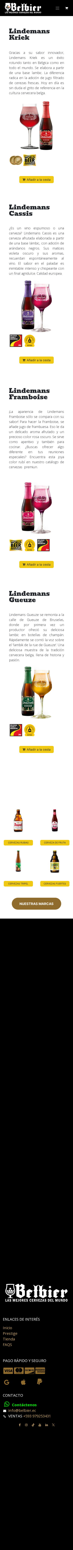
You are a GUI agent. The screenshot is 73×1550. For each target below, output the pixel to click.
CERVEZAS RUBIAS (18, 842)
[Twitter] (53, 1425)
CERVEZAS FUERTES (55, 883)
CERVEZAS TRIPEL (18, 883)
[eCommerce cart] (66, 8)
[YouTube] (40, 1425)
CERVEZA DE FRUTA (55, 842)
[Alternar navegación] (57, 8)
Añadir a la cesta (39, 179)
